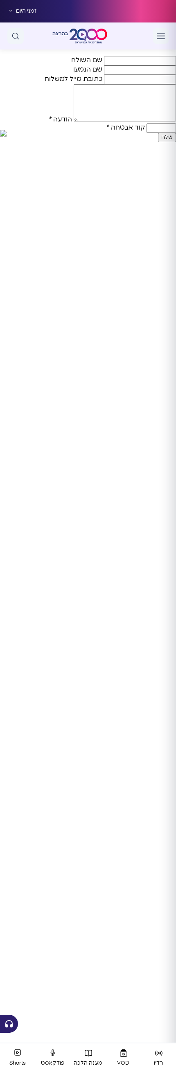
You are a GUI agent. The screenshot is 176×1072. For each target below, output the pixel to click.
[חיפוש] (15, 36)
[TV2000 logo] (88, 36)
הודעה (60, 119)
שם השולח (86, 60)
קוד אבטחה (126, 127)
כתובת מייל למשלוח (73, 79)
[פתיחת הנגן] (9, 1024)
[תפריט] (161, 36)
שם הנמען (87, 69)
